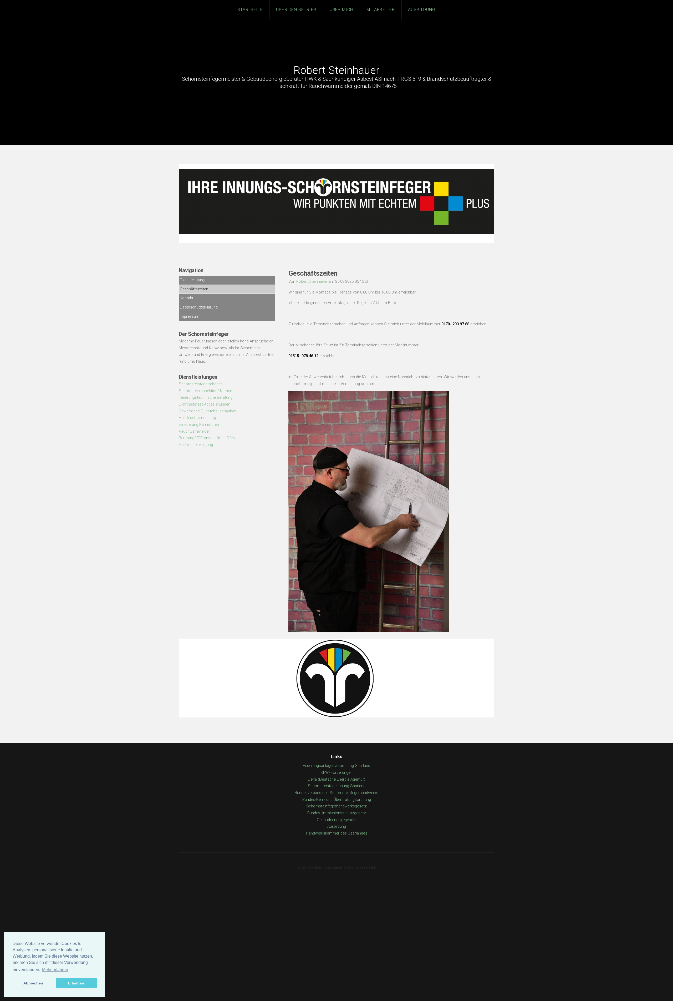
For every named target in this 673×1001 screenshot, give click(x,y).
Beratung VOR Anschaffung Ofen (207, 438)
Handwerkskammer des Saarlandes (336, 833)
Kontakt (186, 298)
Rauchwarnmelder (194, 431)
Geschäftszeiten (194, 289)
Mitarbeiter (380, 9)
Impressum (189, 316)
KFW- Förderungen (337, 772)
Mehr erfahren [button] (55, 969)
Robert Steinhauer (336, 70)
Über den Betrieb (296, 9)
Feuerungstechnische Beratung (205, 397)
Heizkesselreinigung (196, 444)
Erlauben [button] (76, 983)
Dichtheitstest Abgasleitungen (204, 404)
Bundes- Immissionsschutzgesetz (336, 813)
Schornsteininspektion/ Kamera (206, 390)
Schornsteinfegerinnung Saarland (336, 785)
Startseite (250, 9)
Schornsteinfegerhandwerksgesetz (336, 806)
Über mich (342, 9)
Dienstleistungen (194, 279)
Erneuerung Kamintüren (199, 424)
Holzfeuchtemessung (197, 417)
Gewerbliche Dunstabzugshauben (207, 411)
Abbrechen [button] (33, 983)
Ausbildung (422, 9)
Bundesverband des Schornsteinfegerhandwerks (336, 792)
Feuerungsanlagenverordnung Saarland (336, 765)
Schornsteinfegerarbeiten (201, 384)
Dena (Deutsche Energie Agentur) (336, 779)
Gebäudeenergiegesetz (336, 819)
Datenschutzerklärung (199, 307)
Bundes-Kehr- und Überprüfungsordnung (336, 799)
